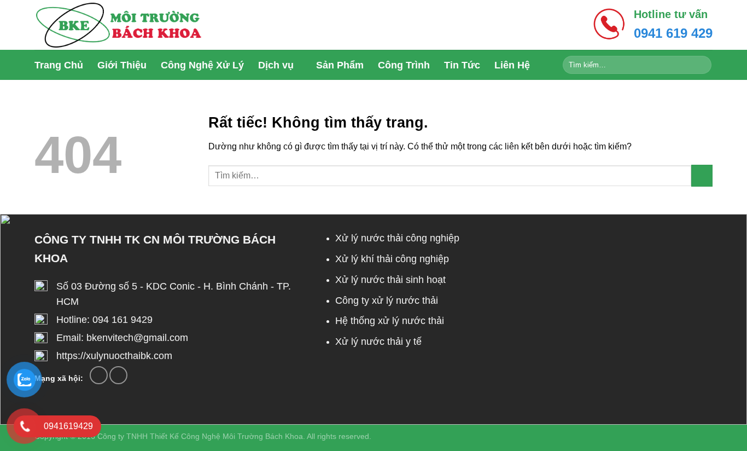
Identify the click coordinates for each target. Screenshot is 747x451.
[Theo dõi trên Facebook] (99, 375)
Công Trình (404, 65)
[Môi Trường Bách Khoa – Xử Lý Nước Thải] (118, 25)
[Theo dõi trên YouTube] (118, 375)
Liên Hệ (512, 65)
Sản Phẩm (340, 65)
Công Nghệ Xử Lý (202, 65)
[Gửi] (701, 65)
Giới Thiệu (122, 65)
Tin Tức (462, 65)
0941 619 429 (673, 33)
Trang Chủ (58, 65)
